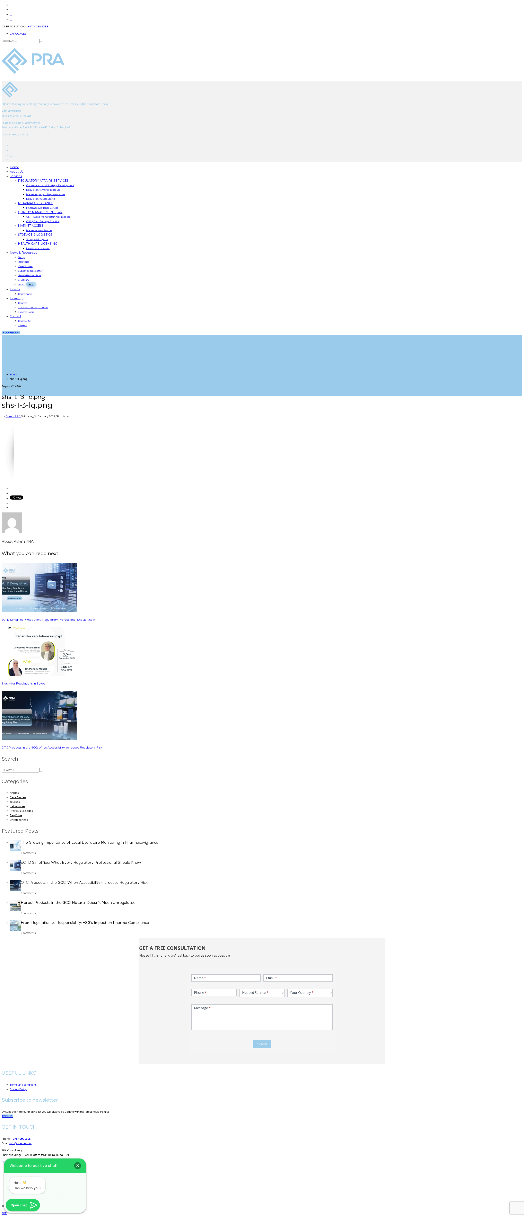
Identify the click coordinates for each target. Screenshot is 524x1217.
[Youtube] (11, 150)
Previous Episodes (21, 811)
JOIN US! (7, 1116)
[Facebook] (11, 145)
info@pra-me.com (20, 115)
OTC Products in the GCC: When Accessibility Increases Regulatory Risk (52, 747)
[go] (41, 41)
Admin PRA (13, 416)
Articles (14, 793)
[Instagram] (11, 14)
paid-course (17, 806)
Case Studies (18, 797)
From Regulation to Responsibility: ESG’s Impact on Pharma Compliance (85, 923)
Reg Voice (16, 815)
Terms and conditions (23, 1084)
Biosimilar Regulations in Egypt (23, 683)
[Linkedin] (11, 19)
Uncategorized (19, 820)
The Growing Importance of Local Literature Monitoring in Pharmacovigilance (89, 843)
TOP (4, 1213)
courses (15, 802)
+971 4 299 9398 (38, 26)
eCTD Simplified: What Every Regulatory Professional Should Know (48, 619)
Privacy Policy (18, 1089)
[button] (77, 1165)
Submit (262, 1044)
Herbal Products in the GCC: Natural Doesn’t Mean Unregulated (78, 903)
